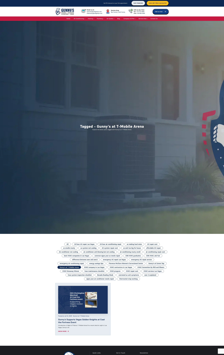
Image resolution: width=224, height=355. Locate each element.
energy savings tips (96, 263)
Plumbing (100, 18)
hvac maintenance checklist (94, 271)
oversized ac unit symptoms (129, 275)
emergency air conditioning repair (72, 263)
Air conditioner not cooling (68, 252)
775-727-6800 (140, 11)
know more (62, 331)
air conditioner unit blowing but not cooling (99, 252)
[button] (161, 11)
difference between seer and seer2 (85, 260)
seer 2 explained (150, 275)
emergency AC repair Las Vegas (114, 260)
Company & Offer (129, 18)
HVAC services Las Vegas (153, 271)
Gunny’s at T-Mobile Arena (69, 267)
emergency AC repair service (141, 260)
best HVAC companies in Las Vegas (76, 256)
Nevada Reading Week (105, 275)
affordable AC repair (153, 248)
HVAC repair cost (132, 271)
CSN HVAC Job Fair (153, 256)
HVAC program (115, 271)
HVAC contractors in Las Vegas (121, 267)
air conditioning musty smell (130, 252)
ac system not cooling (88, 248)
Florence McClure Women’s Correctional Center (126, 263)
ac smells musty (69, 248)
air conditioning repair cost (155, 252)
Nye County (114, 12)
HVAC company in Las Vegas (94, 267)
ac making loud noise (134, 244)
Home (68, 18)
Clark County (121, 12)
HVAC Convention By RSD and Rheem (150, 267)
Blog (118, 18)
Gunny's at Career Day (156, 263)
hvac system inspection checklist (80, 275)
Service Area (142, 18)
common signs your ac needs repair (107, 256)
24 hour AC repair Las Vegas (84, 244)
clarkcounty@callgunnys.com (94, 13)
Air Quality (110, 18)
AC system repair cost (110, 248)
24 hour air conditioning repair (110, 244)
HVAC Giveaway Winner (70, 271)
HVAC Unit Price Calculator (157, 3)
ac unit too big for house (132, 248)
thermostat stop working (128, 279)
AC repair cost (152, 244)
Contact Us (154, 18)
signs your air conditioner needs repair (100, 279)
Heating (90, 18)
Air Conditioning (79, 18)
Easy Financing (138, 3)
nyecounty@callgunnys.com (94, 11)
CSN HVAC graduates (133, 256)
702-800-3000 (141, 13)
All (68, 244)
